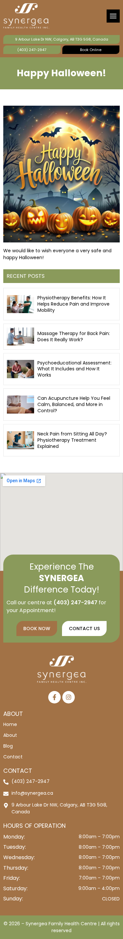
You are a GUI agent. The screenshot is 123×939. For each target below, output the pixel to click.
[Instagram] (68, 697)
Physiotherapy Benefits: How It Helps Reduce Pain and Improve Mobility (73, 303)
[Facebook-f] (54, 697)
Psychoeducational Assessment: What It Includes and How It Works (74, 369)
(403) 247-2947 (31, 49)
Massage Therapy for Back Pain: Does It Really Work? (73, 336)
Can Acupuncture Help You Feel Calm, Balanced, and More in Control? (73, 404)
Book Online (90, 49)
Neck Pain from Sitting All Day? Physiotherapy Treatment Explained (72, 440)
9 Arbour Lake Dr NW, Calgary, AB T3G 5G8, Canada (61, 39)
